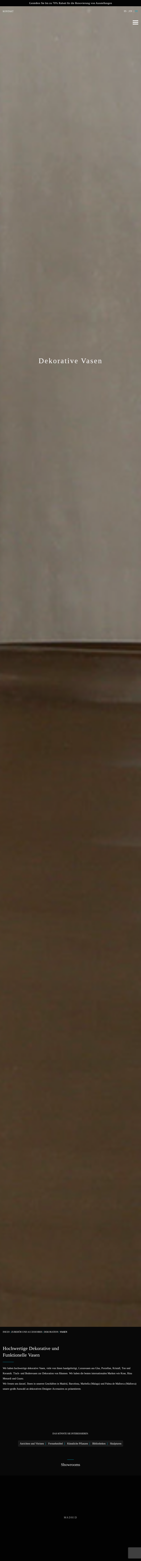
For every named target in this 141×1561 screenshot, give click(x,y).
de (136, 11)
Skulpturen (115, 1443)
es (125, 11)
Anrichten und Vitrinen (32, 1443)
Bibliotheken (99, 1443)
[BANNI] (20, 23)
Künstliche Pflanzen (77, 1443)
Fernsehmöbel (55, 1443)
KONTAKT (8, 11)
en (130, 11)
